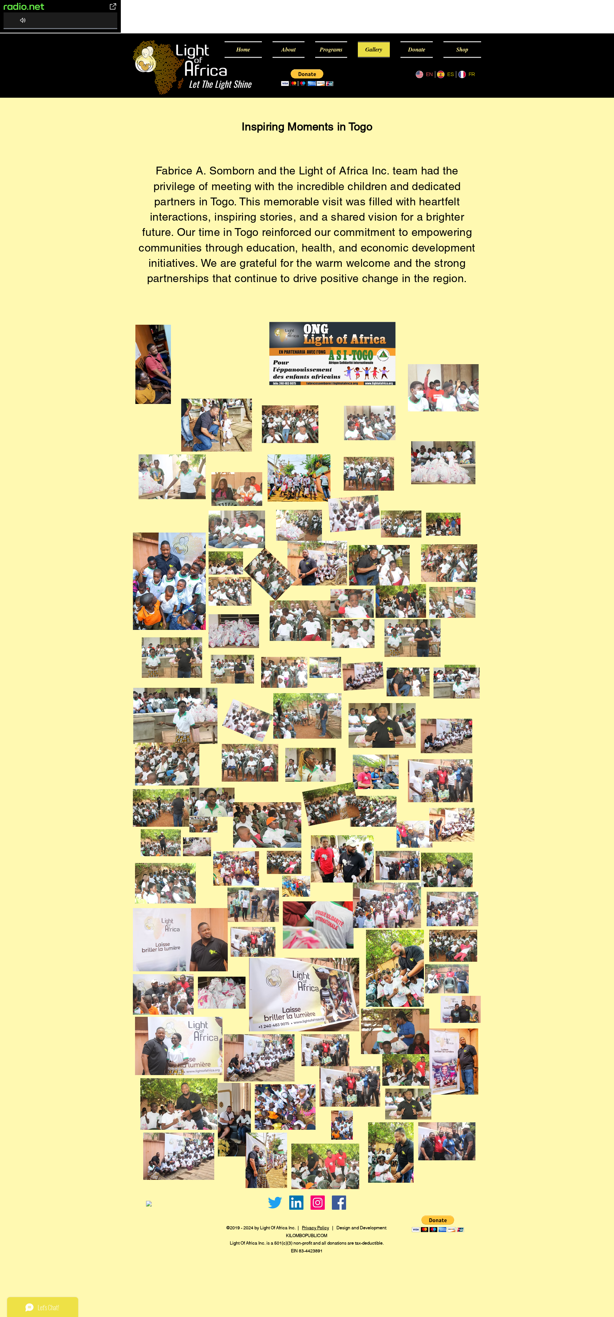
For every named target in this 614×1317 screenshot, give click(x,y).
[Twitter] (275, 1202)
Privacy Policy (315, 1227)
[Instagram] (318, 1202)
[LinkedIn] (296, 1202)
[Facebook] (339, 1202)
